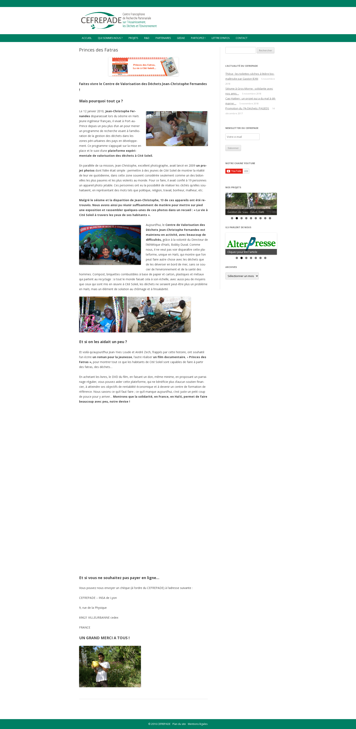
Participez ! (198, 38)
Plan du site (179, 724)
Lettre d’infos (221, 38)
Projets (133, 38)
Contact (241, 38)
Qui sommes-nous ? (110, 38)
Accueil (87, 38)
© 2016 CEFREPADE (159, 724)
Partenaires (163, 38)
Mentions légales (197, 724)
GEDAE (181, 38)
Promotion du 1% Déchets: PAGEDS (247, 108)
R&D (146, 38)
